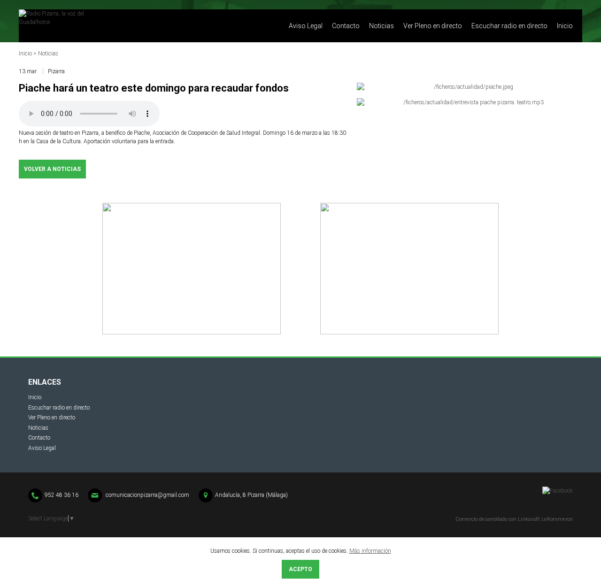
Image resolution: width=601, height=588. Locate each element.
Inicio (565, 26)
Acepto (300, 569)
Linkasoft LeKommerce (545, 519)
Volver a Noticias (52, 169)
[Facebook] (557, 490)
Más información (370, 551)
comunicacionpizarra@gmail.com (147, 495)
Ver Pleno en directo (432, 26)
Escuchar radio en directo (509, 26)
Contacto (346, 26)
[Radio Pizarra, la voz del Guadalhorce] (113, 25)
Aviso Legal (306, 26)
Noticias (381, 26)
